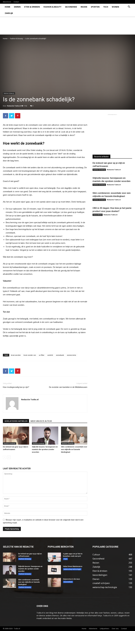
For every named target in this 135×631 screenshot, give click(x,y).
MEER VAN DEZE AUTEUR (41, 421)
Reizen (84, 7)
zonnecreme (71, 355)
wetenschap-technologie (72, 569)
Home (7, 7)
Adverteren (7, 2)
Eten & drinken (32, 7)
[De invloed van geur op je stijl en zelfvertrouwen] (16, 436)
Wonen (115, 7)
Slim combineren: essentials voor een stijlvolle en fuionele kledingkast (74, 449)
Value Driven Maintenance (72, 566)
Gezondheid (71, 7)
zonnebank (60, 355)
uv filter (41, 355)
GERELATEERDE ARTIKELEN (15, 421)
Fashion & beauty (52, 7)
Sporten (95, 7)
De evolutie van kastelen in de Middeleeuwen (68, 387)
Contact (16, 2)
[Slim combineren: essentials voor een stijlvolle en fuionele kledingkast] (74, 436)
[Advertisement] (84, 25)
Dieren (17, 7)
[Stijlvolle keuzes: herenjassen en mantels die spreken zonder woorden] (45, 436)
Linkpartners (104, 628)
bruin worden (16, 355)
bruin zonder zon (30, 355)
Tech (105, 7)
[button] (129, 7)
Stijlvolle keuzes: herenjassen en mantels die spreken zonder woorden (45, 449)
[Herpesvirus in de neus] (54, 582)
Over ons (115, 628)
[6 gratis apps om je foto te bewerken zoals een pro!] (54, 557)
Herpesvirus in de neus (71, 579)
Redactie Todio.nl (14, 106)
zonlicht (50, 355)
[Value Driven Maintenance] (54, 569)
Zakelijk (9, 13)
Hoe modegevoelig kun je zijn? (16, 387)
